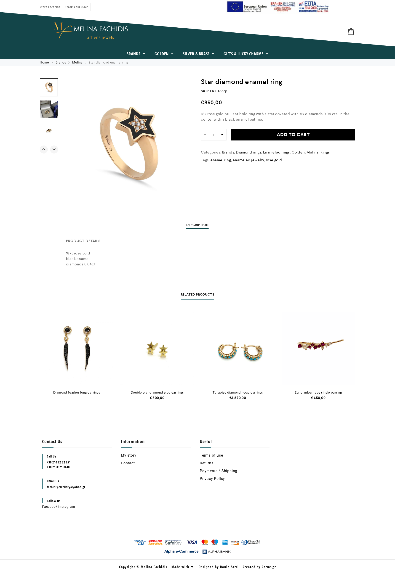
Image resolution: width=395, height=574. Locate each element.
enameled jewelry (248, 160)
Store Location (50, 7)
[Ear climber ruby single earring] (318, 348)
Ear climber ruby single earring (318, 392)
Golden (162, 53)
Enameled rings (276, 152)
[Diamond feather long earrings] (77, 348)
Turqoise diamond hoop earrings (238, 392)
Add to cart (293, 135)
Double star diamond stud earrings (157, 392)
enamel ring (221, 160)
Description (197, 225)
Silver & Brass (196, 53)
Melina (77, 62)
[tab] (197, 225)
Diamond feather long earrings (76, 392)
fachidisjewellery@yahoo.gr (66, 487)
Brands (133, 53)
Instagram (66, 506)
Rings (325, 152)
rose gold (274, 160)
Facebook (49, 506)
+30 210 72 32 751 (59, 462)
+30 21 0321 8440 (58, 467)
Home (44, 62)
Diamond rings (248, 152)
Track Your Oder (76, 7)
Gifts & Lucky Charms (244, 53)
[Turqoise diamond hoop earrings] (238, 348)
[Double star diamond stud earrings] (157, 348)
